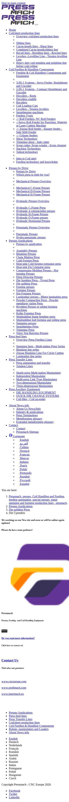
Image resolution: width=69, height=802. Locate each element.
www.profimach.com (13, 687)
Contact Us (9, 660)
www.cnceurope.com (13, 681)
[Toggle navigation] (36, 24)
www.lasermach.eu (12, 693)
